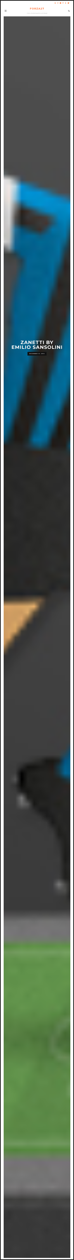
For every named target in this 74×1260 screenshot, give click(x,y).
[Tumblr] (65, 3)
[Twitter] (68, 3)
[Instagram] (60, 3)
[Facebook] (58, 3)
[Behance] (55, 3)
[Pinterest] (63, 3)
